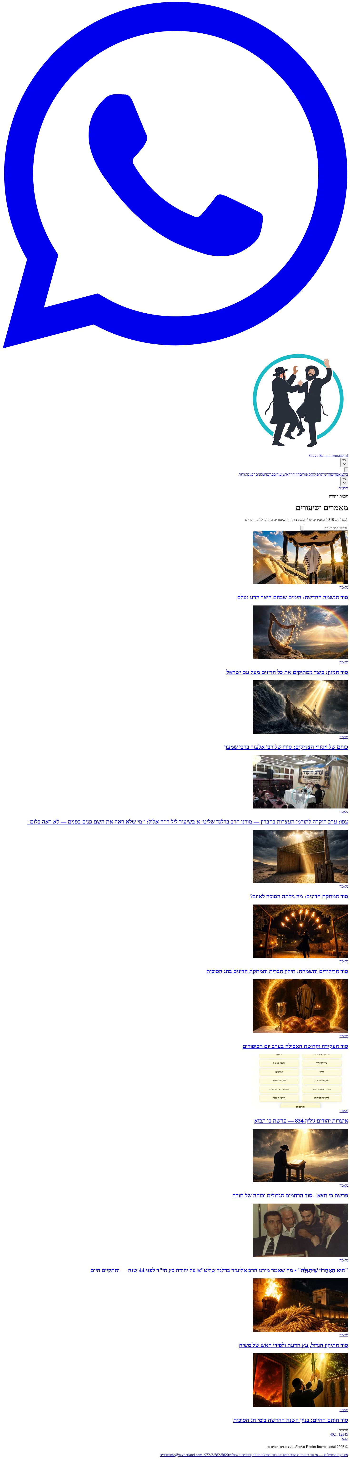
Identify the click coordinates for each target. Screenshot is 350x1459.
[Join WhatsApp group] (175, 347)
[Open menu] (346, 469)
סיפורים (305, 474)
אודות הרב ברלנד (293, 1455)
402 (333, 1434)
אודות (243, 474)
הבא (345, 1439)
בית (345, 474)
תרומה (343, 488)
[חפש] (302, 528)
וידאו (288, 474)
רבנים (251, 474)
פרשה (269, 474)
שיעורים (279, 474)
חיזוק (296, 474)
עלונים (260, 474)
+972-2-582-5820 (215, 1455)
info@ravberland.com (185, 1455)
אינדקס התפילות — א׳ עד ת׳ (327, 1455)
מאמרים (337, 474)
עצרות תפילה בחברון (266, 1455)
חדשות (326, 474)
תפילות (316, 474)
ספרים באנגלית (240, 1455)
